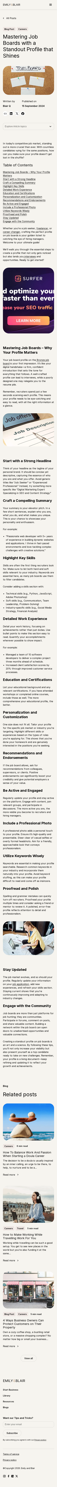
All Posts (11, 18)
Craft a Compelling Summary (19, 182)
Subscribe (12, 1433)
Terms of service (11, 1454)
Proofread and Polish (15, 214)
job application (21, 984)
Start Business (10, 1390)
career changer (11, 231)
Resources (8, 1401)
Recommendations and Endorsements (24, 200)
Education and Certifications (19, 193)
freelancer (42, 228)
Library (6, 1395)
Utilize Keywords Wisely (16, 210)
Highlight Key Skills (13, 186)
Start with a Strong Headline (19, 179)
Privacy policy (40, 1440)
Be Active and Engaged (16, 203)
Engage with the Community (19, 221)
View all (28, 1358)
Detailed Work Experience (17, 189)
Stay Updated (11, 217)
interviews (30, 256)
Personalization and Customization (22, 196)
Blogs (6, 1407)
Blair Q (7, 105)
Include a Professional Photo (19, 207)
